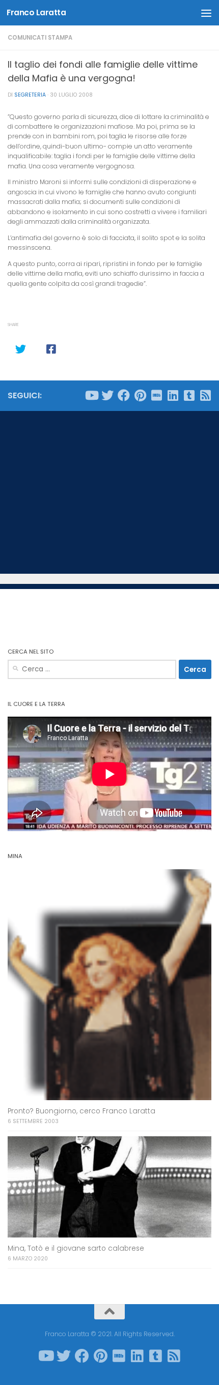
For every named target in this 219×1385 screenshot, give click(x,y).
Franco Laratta (36, 12)
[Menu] (206, 12)
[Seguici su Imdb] (156, 395)
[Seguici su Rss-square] (205, 395)
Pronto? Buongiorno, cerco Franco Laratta (81, 1111)
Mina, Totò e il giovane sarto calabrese (76, 1248)
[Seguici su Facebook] (124, 395)
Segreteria (30, 95)
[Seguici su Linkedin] (173, 395)
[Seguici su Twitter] (107, 395)
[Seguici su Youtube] (91, 395)
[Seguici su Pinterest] (140, 395)
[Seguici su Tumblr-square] (189, 395)
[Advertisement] (109, 492)
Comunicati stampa (40, 38)
